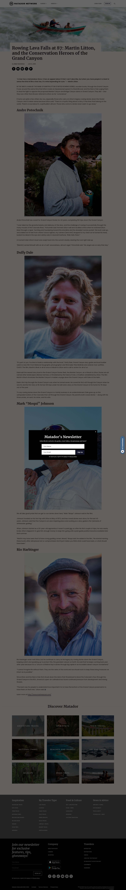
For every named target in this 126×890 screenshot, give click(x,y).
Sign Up (80, 452)
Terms (65, 456)
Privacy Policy (73, 456)
